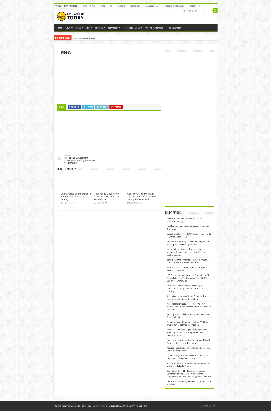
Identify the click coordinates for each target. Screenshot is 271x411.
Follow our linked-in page (84, 38)
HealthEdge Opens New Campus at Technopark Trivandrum (106, 196)
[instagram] (196, 11)
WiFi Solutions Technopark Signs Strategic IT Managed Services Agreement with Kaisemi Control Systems (187, 252)
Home (84, 6)
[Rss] (184, 11)
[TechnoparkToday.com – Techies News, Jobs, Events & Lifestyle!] (71, 16)
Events (102, 6)
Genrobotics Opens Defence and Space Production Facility (76, 196)
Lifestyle (121, 6)
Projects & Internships (174, 6)
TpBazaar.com (193, 6)
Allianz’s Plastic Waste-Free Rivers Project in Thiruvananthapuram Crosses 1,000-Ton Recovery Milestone (189, 307)
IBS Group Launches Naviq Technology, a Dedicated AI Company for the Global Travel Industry (187, 288)
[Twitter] (190, 11)
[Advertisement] (83, 133)
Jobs (111, 6)
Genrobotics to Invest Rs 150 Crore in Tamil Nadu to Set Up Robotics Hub (142, 196)
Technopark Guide (152, 6)
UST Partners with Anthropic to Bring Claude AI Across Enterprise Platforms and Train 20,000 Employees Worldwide (188, 278)
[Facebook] (187, 11)
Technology (135, 6)
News (92, 6)
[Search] (215, 10)
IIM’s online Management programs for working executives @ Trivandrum (79, 159)
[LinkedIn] (193, 11)
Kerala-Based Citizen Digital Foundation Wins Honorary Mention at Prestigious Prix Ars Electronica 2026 (187, 333)
